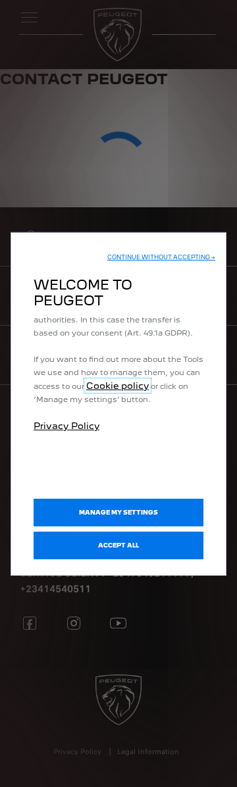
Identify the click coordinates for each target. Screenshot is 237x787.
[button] (161, 257)
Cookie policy (117, 385)
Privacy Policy (66, 425)
